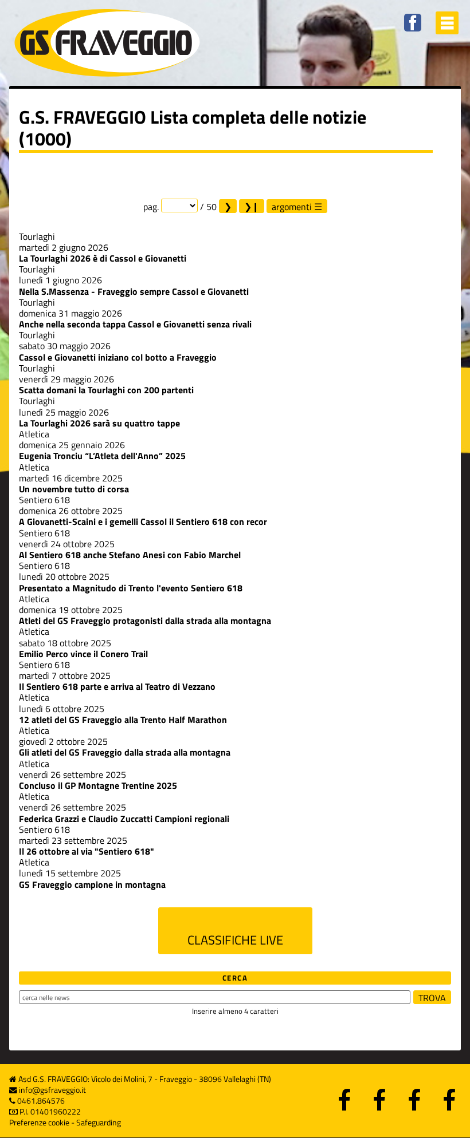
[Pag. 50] (251, 206)
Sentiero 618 (44, 500)
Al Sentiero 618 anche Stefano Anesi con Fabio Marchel (130, 555)
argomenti (292, 206)
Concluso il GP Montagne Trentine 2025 (98, 785)
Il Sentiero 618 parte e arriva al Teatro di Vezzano (117, 686)
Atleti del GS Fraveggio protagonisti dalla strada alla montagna (145, 620)
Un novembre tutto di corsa (74, 489)
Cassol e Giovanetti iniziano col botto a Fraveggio (118, 357)
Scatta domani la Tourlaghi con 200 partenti (106, 390)
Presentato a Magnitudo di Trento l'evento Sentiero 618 (130, 588)
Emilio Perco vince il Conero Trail (83, 654)
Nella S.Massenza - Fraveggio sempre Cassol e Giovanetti (134, 291)
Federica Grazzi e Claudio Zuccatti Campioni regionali (124, 818)
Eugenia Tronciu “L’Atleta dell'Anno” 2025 (102, 456)
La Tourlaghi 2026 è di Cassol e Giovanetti (102, 258)
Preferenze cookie (39, 1122)
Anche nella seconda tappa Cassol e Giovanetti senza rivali (135, 324)
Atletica (34, 434)
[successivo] (228, 206)
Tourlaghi (37, 236)
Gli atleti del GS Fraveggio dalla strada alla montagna (124, 752)
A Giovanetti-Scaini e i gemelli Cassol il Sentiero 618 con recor (143, 521)
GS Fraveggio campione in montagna (92, 884)
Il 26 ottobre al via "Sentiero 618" (86, 851)
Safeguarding (98, 1122)
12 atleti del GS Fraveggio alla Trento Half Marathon (123, 719)
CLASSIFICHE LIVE (235, 940)
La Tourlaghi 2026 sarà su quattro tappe (99, 423)
